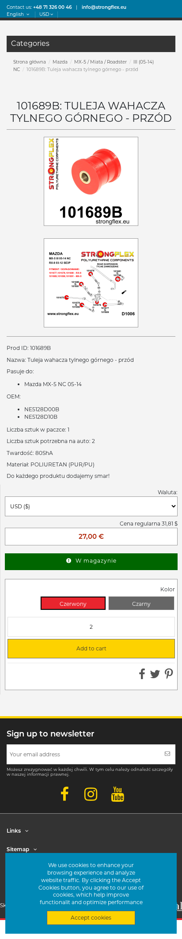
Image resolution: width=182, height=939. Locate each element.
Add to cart (60, 648)
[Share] (142, 676)
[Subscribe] (167, 754)
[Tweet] (155, 676)
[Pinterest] (169, 676)
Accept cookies (91, 917)
